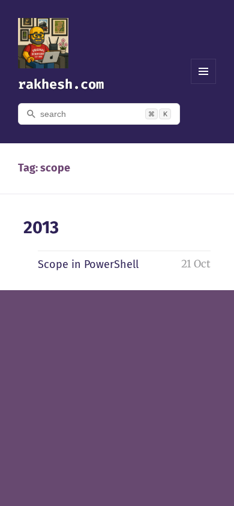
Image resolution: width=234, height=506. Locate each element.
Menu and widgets (203, 83)
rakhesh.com (61, 84)
